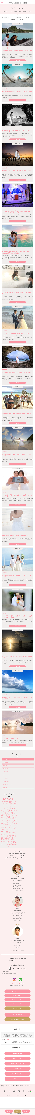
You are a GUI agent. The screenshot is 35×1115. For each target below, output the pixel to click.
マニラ (7, 841)
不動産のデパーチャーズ (17, 1058)
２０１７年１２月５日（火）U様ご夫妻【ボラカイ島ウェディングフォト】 (17, 657)
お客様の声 (5, 771)
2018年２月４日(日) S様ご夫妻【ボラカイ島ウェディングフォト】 (17, 495)
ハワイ (2, 820)
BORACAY (8, 799)
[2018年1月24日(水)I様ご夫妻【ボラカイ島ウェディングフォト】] (17, 570)
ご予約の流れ (19, 1008)
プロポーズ (6, 826)
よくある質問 (8, 1085)
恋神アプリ (4, 842)
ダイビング (13, 817)
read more (17, 60)
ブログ (2, 1086)
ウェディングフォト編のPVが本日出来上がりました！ (17, 333)
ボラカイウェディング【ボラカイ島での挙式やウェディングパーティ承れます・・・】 (17, 211)
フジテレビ (9, 824)
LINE (12, 983)
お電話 (8, 1111)
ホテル (4, 775)
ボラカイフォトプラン (17, 1004)
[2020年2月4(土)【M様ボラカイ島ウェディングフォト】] (17, 86)
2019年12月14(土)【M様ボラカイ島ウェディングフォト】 (16, 171)
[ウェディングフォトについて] (17, 733)
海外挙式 (10, 844)
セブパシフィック (5, 815)
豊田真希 (9, 846)
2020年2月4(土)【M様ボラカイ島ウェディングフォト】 (17, 91)
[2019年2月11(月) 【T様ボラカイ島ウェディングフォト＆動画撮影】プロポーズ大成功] (17, 247)
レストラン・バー (7, 778)
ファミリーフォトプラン (17, 995)
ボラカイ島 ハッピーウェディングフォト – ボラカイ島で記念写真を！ (2, 2)
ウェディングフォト (8, 808)
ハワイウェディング (9, 820)
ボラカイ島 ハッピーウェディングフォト (15, 1095)
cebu (3, 801)
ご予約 (17, 1111)
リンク (21, 1085)
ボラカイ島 (5, 768)
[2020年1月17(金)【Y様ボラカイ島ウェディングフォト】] (17, 126)
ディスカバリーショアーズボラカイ (9, 818)
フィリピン (9, 823)
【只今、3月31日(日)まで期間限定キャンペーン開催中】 (16, 293)
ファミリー (5, 762)
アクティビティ (6, 781)
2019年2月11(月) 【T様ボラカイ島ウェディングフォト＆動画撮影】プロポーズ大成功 (17, 252)
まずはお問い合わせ (19, 1019)
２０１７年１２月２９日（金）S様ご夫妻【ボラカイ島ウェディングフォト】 (17, 616)
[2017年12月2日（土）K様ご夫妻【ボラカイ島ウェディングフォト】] (17, 692)
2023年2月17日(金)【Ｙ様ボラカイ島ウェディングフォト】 (17, 51)
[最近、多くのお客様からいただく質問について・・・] (17, 531)
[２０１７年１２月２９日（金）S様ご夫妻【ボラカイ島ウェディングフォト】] (17, 611)
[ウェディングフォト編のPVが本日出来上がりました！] (17, 328)
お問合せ (26, 1111)
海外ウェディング (9, 844)
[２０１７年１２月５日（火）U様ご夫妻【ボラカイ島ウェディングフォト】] (17, 652)
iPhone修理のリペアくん (17, 1073)
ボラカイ (7, 827)
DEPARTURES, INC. (17, 1053)
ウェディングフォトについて (10, 738)
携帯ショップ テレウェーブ (17, 1063)
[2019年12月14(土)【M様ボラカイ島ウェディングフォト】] (17, 165)
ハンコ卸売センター (17, 1068)
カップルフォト (9, 812)
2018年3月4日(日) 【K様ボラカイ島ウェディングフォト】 (16, 414)
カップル (5, 765)
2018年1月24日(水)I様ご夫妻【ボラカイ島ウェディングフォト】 (17, 576)
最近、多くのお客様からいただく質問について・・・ (17, 535)
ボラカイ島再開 (8, 835)
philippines (10, 802)
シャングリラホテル (10, 813)
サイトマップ (27, 1085)
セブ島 (6, 817)
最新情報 (5, 787)
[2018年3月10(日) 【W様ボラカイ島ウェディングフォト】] (17, 368)
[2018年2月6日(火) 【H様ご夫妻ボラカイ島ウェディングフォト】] (17, 449)
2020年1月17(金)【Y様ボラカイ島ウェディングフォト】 (17, 131)
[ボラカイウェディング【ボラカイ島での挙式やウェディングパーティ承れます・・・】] (17, 206)
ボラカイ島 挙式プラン (17, 1014)
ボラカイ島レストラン (8, 834)
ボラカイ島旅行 (9, 837)
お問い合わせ (16, 1085)
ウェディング (5, 88)
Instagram (19, 983)
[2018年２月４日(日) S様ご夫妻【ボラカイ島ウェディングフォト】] (17, 490)
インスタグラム (6, 805)
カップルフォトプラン (17, 999)
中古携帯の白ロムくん (17, 1079)
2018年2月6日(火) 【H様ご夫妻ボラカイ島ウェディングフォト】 (17, 455)
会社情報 (2, 1085)
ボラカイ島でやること (8, 784)
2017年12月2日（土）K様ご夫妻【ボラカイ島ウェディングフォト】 (17, 698)
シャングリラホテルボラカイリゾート (9, 814)
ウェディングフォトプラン (17, 991)
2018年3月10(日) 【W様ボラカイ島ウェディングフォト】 (16, 373)
